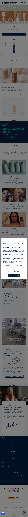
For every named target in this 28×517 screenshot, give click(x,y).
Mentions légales (7, 267)
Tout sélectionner (14, 275)
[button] (3, 513)
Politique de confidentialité (8, 262)
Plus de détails (21, 267)
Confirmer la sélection (14, 271)
